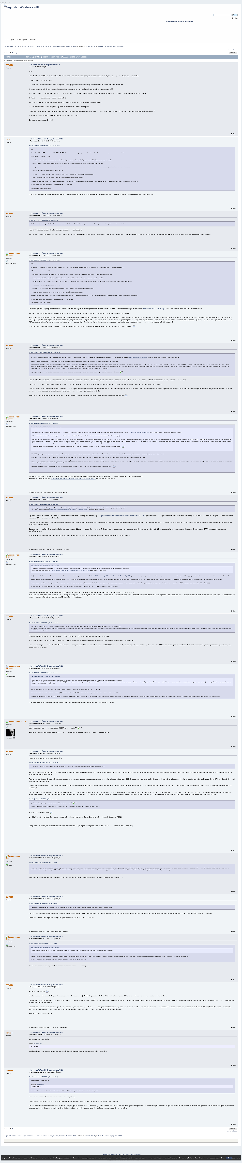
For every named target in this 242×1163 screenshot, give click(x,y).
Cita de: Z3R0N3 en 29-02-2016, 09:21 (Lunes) (43, 862)
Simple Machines (124, 1154)
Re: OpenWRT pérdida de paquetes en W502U (47, 139)
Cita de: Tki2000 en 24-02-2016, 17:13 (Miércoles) (44, 352)
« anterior (229, 50)
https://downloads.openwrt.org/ (153, 309)
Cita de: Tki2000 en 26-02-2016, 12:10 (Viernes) (43, 762)
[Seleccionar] (38, 1043)
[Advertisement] (121, 33)
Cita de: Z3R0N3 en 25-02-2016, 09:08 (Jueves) (43, 423)
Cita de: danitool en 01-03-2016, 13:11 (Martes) (43, 1077)
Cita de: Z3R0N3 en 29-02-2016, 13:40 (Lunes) (43, 943)
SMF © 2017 (114, 1154)
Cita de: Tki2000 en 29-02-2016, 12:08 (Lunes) (43, 903)
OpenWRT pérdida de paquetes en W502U (45, 65)
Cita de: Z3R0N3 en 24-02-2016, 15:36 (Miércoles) (44, 145)
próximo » (235, 50)
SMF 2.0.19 (106, 1154)
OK (229, 1158)
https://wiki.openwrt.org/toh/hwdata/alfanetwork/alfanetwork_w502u (122, 516)
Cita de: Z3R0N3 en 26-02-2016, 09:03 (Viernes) (43, 561)
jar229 (88, 46)
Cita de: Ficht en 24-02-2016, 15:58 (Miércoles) (43, 220)
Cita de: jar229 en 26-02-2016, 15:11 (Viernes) (43, 799)
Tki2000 (92, 46)
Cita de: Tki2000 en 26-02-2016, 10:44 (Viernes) (43, 622)
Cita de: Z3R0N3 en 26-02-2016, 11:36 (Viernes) (43, 673)
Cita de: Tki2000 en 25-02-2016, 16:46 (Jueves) (43, 504)
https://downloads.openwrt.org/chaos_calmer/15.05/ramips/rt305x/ (73, 478)
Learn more (236, 1158)
